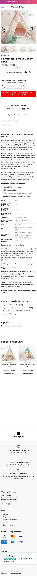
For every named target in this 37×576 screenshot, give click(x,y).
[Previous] (4, 26)
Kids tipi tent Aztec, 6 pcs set (27, 365)
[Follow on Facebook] (3, 504)
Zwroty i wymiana (19, 115)
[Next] (32, 26)
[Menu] (2, 7)
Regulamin (11, 115)
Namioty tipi (6, 55)
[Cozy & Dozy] (18, 7)
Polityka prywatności (6, 571)
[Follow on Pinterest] (9, 504)
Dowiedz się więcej (9, 373)
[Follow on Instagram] (18, 433)
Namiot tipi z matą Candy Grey (9, 365)
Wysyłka (7, 68)
